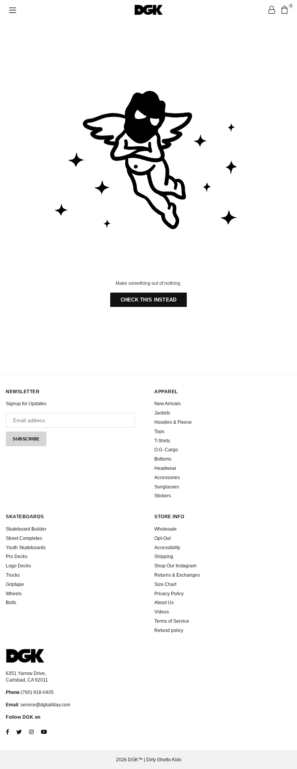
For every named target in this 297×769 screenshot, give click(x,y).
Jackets (162, 413)
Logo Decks (18, 566)
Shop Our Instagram (175, 566)
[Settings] (271, 9)
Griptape (15, 584)
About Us (164, 602)
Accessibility (167, 547)
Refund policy (168, 630)
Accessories (167, 477)
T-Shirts (162, 441)
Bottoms (162, 459)
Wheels (14, 593)
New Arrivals (167, 403)
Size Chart (165, 584)
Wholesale (165, 529)
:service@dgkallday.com (44, 704)
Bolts (11, 602)
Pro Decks (16, 556)
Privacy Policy (169, 593)
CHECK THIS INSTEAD (149, 300)
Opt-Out (162, 538)
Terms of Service (171, 621)
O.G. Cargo (166, 449)
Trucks (13, 575)
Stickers (162, 495)
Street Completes (24, 538)
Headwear (165, 468)
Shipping (163, 556)
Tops (159, 431)
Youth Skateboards (26, 547)
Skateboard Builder (26, 529)
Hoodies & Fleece (173, 422)
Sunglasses (166, 487)
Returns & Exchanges (177, 575)
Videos (161, 612)
